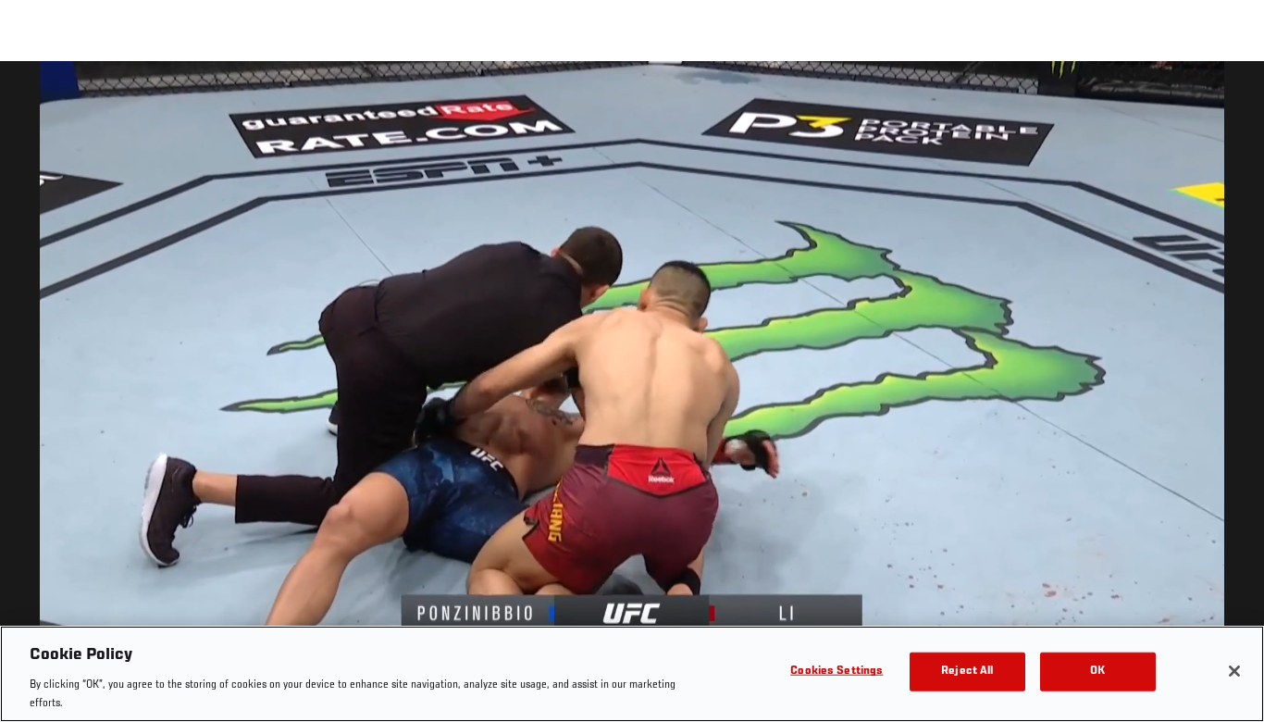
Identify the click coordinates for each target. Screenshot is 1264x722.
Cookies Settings (836, 672)
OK (1097, 672)
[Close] (1234, 671)
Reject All (967, 672)
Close (1229, 98)
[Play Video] (632, 395)
